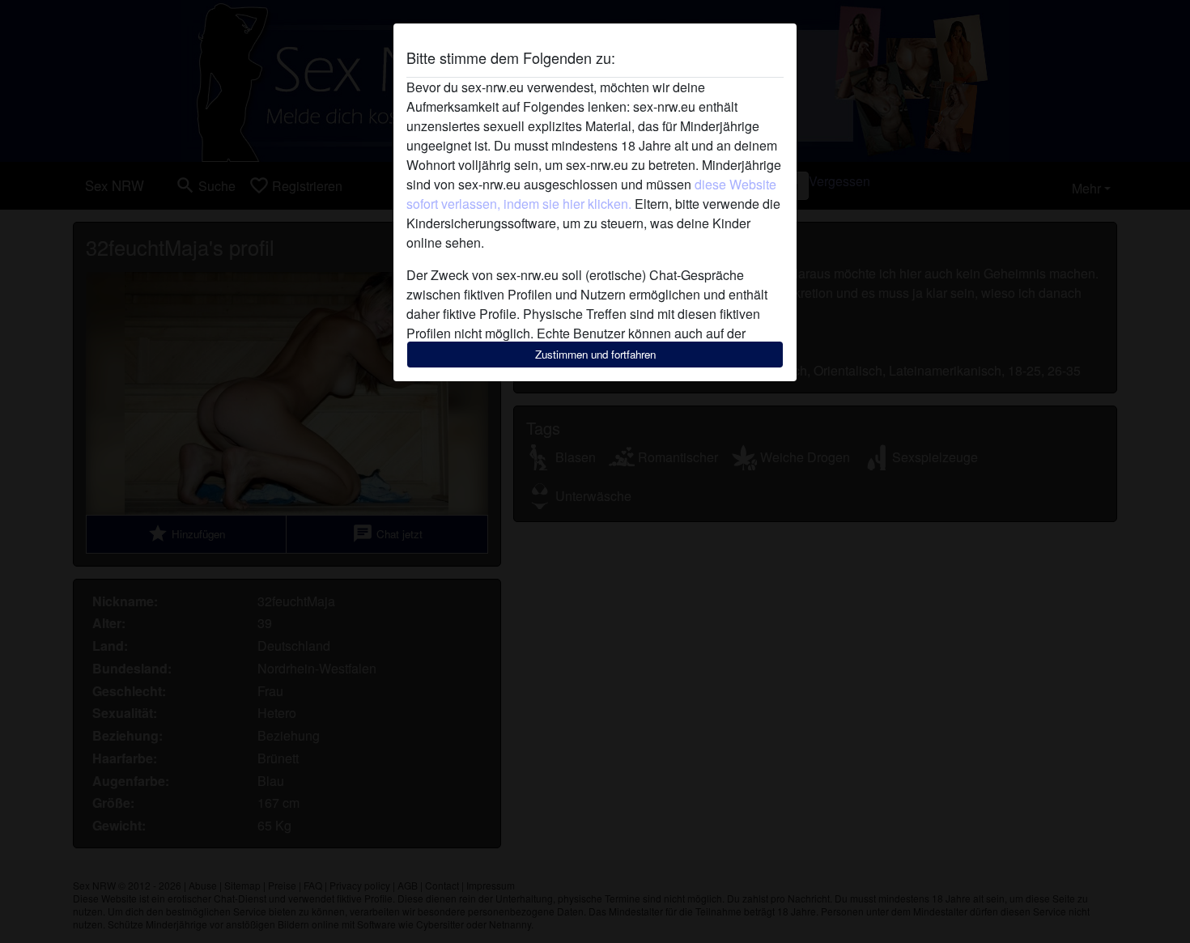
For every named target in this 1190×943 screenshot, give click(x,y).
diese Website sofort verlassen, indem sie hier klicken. (591, 194)
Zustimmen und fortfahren (595, 354)
